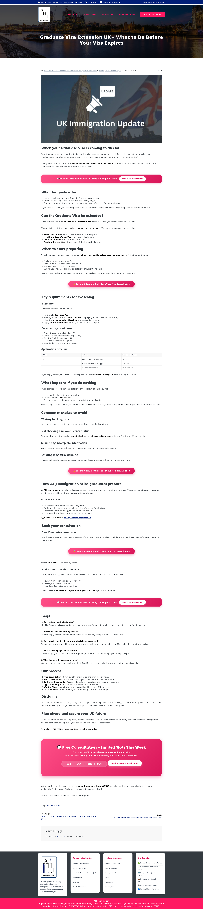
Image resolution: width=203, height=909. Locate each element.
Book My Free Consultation (124, 763)
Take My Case (126, 14)
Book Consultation (153, 14)
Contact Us (110, 882)
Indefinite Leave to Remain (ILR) (84, 873)
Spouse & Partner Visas (81, 864)
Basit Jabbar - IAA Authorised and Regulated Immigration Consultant (70, 70)
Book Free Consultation (132, 178)
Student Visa (77, 877)
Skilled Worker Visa (79, 868)
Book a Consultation (113, 864)
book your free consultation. (77, 517)
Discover (72, 14)
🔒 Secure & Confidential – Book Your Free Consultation (101, 284)
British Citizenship (79, 887)
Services (107, 14)
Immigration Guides (113, 873)
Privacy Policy (110, 887)
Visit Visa (76, 882)
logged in (61, 836)
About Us (89, 14)
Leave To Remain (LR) (113, 70)
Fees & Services (111, 868)
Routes (101, 70)
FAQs (107, 877)
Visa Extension (53, 805)
